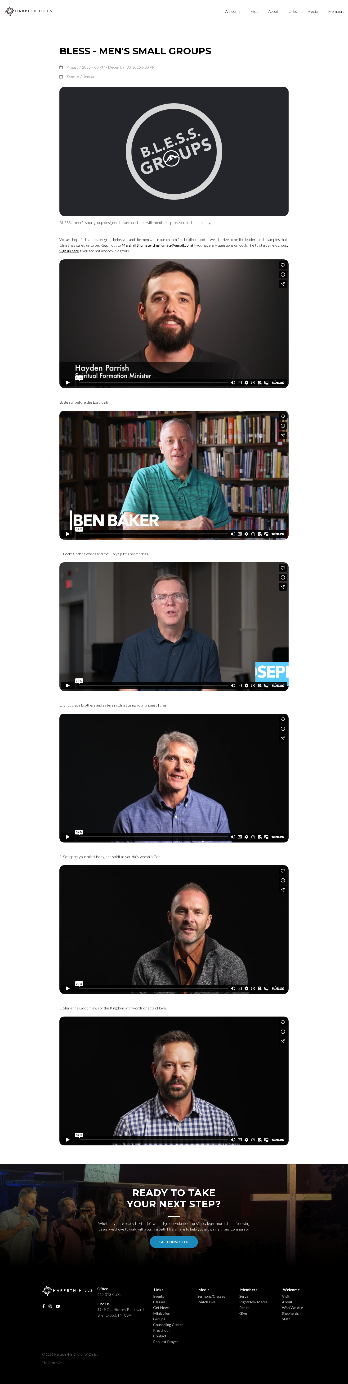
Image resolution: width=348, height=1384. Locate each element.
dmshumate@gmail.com (172, 245)
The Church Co (51, 1363)
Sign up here (69, 251)
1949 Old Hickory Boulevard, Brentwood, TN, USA (120, 1312)
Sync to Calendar (80, 76)
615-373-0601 (109, 1294)
